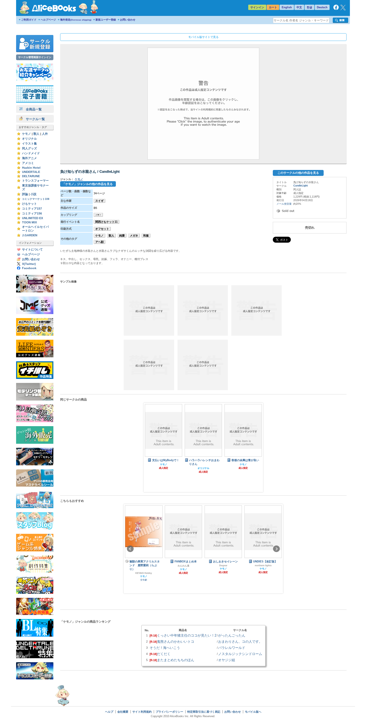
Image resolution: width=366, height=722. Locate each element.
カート (273, 7)
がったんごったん (231, 635)
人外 (45, 133)
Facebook (29, 268)
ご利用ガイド (28, 19)
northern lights (263, 565)
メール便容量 (284, 203)
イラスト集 (29, 143)
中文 (299, 7)
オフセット (102, 228)
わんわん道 (183, 565)
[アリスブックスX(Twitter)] (343, 9)
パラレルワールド (231, 648)
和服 (146, 235)
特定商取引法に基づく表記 (203, 711)
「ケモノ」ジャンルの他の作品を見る (87, 184)
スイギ (99, 200)
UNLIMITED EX (32, 218)
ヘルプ (109, 711)
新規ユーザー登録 (106, 19)
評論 (25, 194)
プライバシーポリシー (169, 711)
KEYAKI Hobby (143, 573)
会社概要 (122, 711)
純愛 (122, 235)
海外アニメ (29, 158)
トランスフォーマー (35, 180)
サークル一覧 (34, 119)
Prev (130, 548)
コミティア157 (32, 208)
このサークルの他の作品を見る (298, 172)
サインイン (257, 7)
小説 (33, 194)
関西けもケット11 (106, 221)
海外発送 (75, 19)
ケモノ (26, 133)
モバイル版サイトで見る (203, 37)
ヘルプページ (48, 19)
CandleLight (300, 185)
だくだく (164, 654)
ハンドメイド (31, 153)
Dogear (223, 565)
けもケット (29, 203)
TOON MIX (29, 222)
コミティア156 (32, 213)
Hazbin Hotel (31, 167)
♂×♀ (98, 214)
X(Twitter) (29, 264)
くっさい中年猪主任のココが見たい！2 (186, 635)
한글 (309, 7)
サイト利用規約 (142, 711)
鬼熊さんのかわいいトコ (175, 641)
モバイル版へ (253, 711)
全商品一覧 (32, 109)
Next (276, 548)
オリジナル (29, 138)
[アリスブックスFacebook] (336, 9)
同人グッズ (29, 148)
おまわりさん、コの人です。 (240, 641)
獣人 (36, 133)
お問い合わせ (127, 19)
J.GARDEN (29, 235)
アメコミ (28, 163)
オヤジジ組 (226, 660)
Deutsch (322, 7)
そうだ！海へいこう (165, 648)
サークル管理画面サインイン (34, 57)
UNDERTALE (31, 172)
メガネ (134, 235)
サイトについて (32, 249)
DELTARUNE (31, 176)
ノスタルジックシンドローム (240, 654)
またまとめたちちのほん (175, 660)
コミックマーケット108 (35, 199)
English (287, 7)
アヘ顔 (99, 241)
